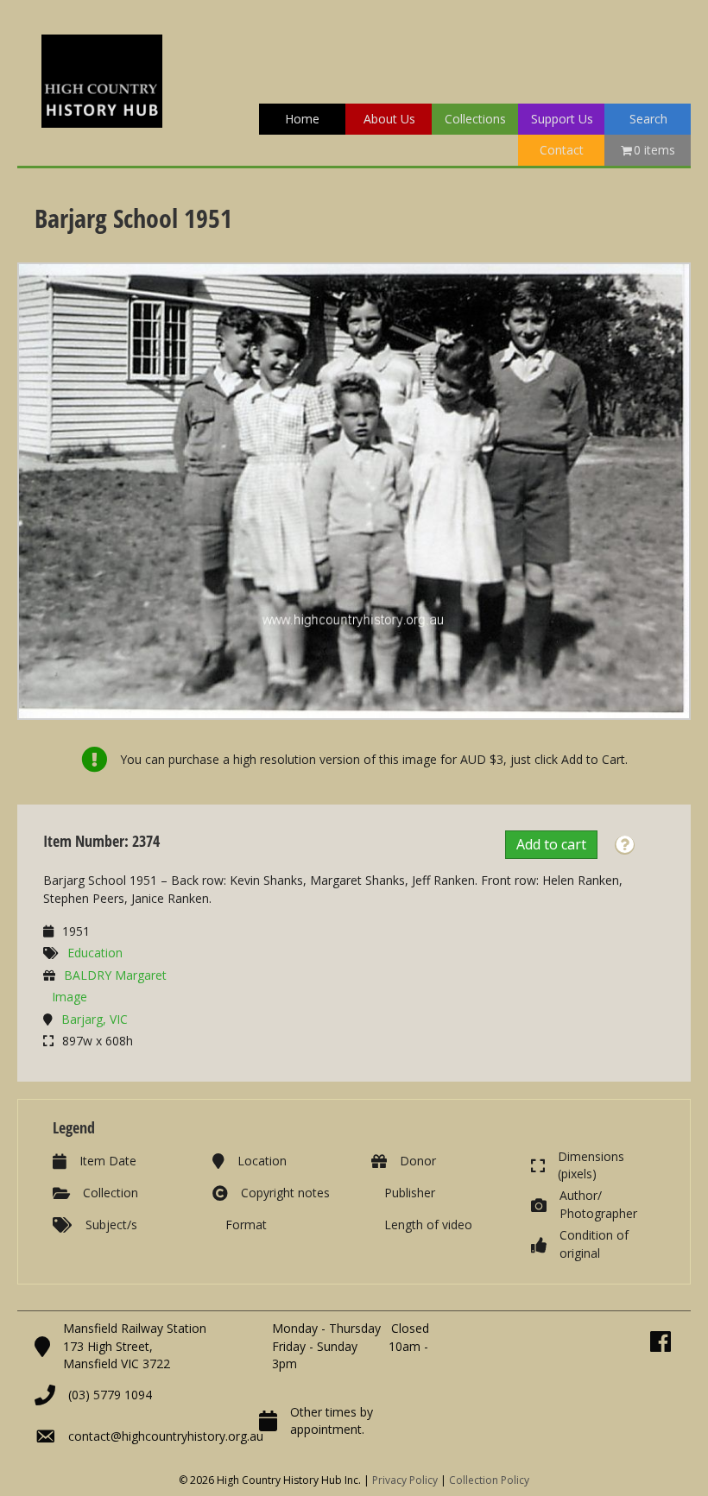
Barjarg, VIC (94, 1019)
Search (648, 118)
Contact (562, 150)
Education (95, 952)
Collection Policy (489, 1480)
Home (302, 118)
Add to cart (551, 844)
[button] (625, 845)
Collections (475, 118)
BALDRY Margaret (115, 975)
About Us (389, 118)
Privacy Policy (405, 1480)
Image (69, 996)
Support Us (562, 118)
